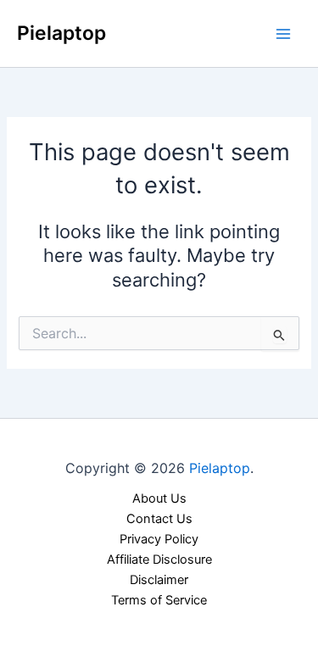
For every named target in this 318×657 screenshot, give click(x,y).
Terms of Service (159, 600)
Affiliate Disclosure (159, 559)
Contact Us (159, 518)
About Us (159, 498)
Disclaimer (159, 579)
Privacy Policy (159, 539)
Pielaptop (61, 33)
